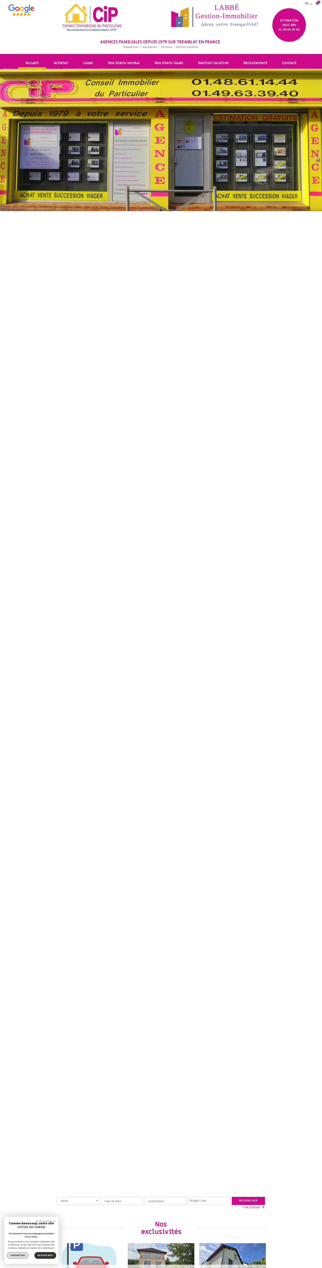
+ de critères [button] (251, 1207)
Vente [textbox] (64, 1201)
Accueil (32, 63)
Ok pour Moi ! (45, 1255)
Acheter (61, 63)
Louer (88, 63)
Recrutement (255, 63)
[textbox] (121, 1200)
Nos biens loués (168, 63)
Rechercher (248, 1201)
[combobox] (78, 1201)
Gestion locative (213, 63)
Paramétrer (18, 1255)
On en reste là (44, 1221)
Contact (289, 63)
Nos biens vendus (124, 63)
